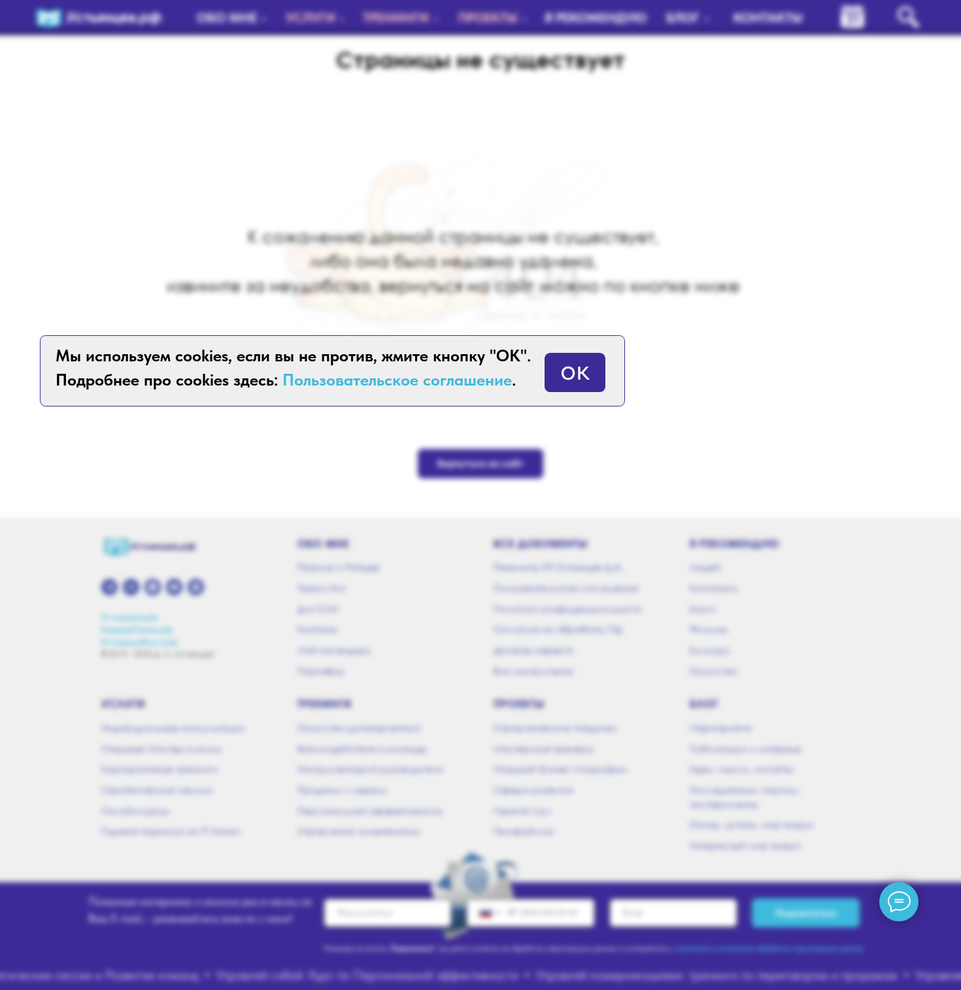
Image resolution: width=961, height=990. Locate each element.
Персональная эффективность (370, 810)
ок (575, 369)
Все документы (541, 543)
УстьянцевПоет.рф (139, 642)
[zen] (196, 587)
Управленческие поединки (555, 727)
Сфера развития (533, 789)
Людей (705, 566)
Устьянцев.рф (129, 617)
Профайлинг (524, 830)
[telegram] (109, 587)
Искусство (713, 670)
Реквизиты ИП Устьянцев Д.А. (558, 566)
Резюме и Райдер (338, 566)
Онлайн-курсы (135, 810)
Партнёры (320, 670)
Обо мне (323, 543)
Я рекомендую (735, 543)
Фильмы (708, 629)
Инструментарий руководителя (369, 768)
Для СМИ (317, 608)
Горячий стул (523, 810)
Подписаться (805, 912)
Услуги (123, 703)
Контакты (317, 629)
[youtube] (174, 587)
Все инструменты (533, 670)
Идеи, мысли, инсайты (741, 768)
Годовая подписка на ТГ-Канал (171, 830)
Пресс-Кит (321, 587)
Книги (702, 608)
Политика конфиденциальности (568, 608)
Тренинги (324, 703)
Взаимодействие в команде (361, 748)
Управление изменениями (358, 830)
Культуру (710, 649)
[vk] (131, 587)
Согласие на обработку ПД (558, 629)
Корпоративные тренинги (159, 768)
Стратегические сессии (157, 789)
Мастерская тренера (544, 748)
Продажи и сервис (342, 789)
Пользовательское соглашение (566, 587)
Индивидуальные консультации (173, 727)
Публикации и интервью (746, 748)
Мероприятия (720, 727)
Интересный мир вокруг (745, 845)
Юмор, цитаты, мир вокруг (752, 824)
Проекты (519, 703)
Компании (713, 587)
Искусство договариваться (358, 727)
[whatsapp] (152, 587)
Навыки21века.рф (137, 630)
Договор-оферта (533, 649)
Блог (704, 703)
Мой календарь (334, 649)
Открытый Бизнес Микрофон (560, 768)
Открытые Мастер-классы (161, 748)
